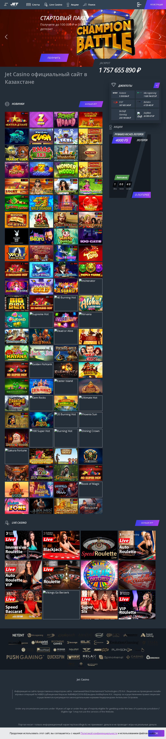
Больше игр (91, 104)
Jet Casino (83, 679)
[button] (6, 37)
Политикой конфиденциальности (99, 733)
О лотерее (142, 195)
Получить (54, 57)
